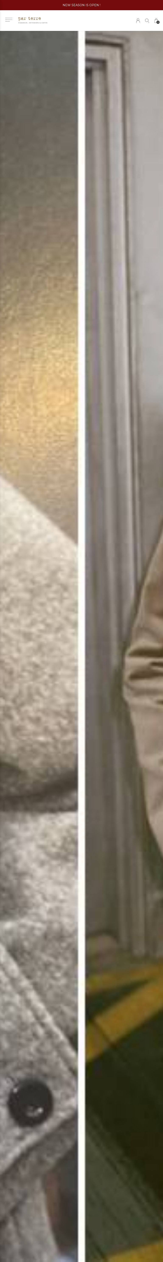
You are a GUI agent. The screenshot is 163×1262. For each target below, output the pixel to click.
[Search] (147, 20)
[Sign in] (138, 20)
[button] (8, 19)
